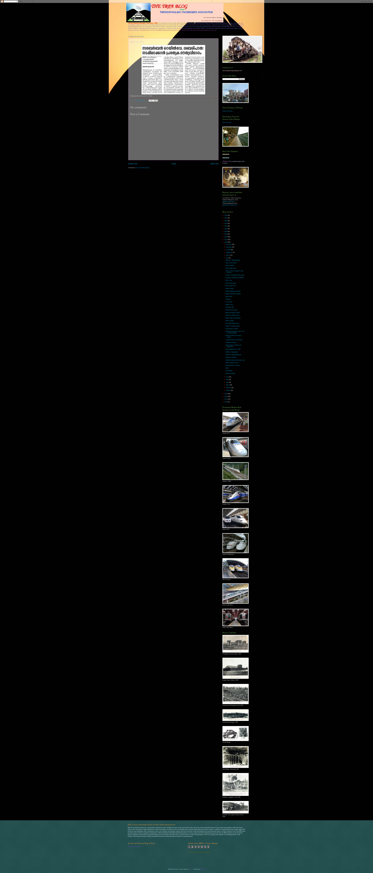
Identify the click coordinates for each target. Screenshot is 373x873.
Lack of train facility (231, 263)
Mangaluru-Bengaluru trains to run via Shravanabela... (235, 332)
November (229, 247)
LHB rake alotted (230, 373)
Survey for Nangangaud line (233, 354)
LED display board (231, 268)
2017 (226, 239)
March (228, 385)
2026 (226, 215)
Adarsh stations (230, 265)
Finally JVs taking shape (232, 326)
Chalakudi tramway (231, 342)
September (229, 252)
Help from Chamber (231, 357)
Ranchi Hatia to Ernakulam (233, 318)
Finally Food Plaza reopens (233, 293)
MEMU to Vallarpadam (232, 352)
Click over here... (227, 122)
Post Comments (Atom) (142, 167)
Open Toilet (229, 296)
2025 (226, 218)
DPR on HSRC (230, 320)
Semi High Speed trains (232, 323)
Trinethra (228, 299)
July (227, 258)
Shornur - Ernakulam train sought (235, 275)
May (227, 379)
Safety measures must (232, 362)
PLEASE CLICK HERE (134, 846)
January (228, 390)
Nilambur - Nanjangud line (233, 260)
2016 (226, 242)
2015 (226, 393)
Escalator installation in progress (235, 277)
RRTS (227, 368)
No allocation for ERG (232, 328)
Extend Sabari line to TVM (233, 349)
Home (173, 164)
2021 (226, 228)
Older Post (214, 164)
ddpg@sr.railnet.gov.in (228, 201)
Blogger (202, 869)
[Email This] (150, 101)
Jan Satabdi (229, 370)
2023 (226, 223)
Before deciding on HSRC (233, 312)
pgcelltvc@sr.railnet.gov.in (229, 205)
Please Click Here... (228, 111)
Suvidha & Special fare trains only (235, 360)
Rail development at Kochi (233, 291)
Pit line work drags (231, 283)
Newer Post (132, 164)
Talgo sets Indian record (232, 315)
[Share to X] (153, 101)
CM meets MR (230, 307)
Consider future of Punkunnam (234, 340)
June (227, 377)
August (228, 255)
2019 (226, 234)
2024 (226, 220)
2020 (226, 231)
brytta (191, 869)
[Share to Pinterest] (157, 101)
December (229, 244)
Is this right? (229, 302)
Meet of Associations (231, 310)
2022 (226, 226)
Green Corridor (230, 288)
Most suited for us (231, 285)
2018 (226, 237)
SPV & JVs (229, 280)
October (228, 250)
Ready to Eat (229, 304)
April (227, 382)
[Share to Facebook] (155, 101)
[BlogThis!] (151, 101)
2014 (226, 396)
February (228, 387)
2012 (226, 402)
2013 (226, 399)
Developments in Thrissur (233, 365)
